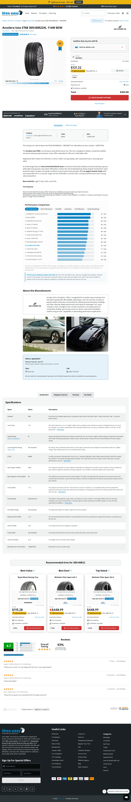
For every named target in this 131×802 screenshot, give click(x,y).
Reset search (98, 20)
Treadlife (58, 209)
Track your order (113, 13)
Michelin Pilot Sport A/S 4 (65, 577)
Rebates (34, 13)
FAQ (79, 747)
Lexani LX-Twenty (32, 224)
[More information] (34, 570)
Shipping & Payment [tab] (60, 395)
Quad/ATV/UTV (108, 757)
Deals (27, 13)
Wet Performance (46, 209)
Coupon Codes (56, 750)
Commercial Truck (109, 751)
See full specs (100, 103)
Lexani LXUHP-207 (32, 238)
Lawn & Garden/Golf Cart (111, 760)
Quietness (68, 209)
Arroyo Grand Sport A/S (34, 235)
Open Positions (83, 767)
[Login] (122, 13)
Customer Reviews (84, 750)
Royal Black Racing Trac (34, 221)
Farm (105, 767)
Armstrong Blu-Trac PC (34, 259)
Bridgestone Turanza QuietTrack (37, 214)
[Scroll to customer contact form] (125, 114)
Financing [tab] (76, 395)
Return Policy (56, 744)
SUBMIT (21, 780)
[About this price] (96, 71)
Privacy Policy (82, 757)
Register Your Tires (84, 744)
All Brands (55, 734)
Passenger (106, 737)
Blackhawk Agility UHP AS (34, 242)
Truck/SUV (5, 31)
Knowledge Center (58, 760)
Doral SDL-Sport (32, 249)
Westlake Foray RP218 (34, 252)
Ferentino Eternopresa (34, 256)
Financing (52, 13)
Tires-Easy (61, 798)
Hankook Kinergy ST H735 (34, 231)
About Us (81, 737)
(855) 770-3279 (73, 372)
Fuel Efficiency (79, 209)
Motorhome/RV (108, 754)
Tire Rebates (56, 737)
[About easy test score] (17, 81)
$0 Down (121, 70)
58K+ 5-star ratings (11, 741)
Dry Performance (31, 209)
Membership (56, 747)
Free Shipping (56, 764)
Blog (79, 764)
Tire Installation (57, 754)
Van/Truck (106, 744)
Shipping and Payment (85, 740)
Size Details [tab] (87, 395)
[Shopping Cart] (127, 13)
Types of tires (11, 450)
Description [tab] (58, 125)
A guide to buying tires (13, 438)
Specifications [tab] (44, 395)
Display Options (27, 709)
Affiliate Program (83, 760)
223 (33, 34)
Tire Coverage (56, 757)
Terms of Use (82, 754)
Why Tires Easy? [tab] (71, 125)
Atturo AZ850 (30, 217)
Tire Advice (43, 13)
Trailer (105, 747)
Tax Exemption (56, 767)
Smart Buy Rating (93, 209)
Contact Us (81, 734)
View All (105, 770)
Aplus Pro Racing (31, 228)
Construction (107, 764)
